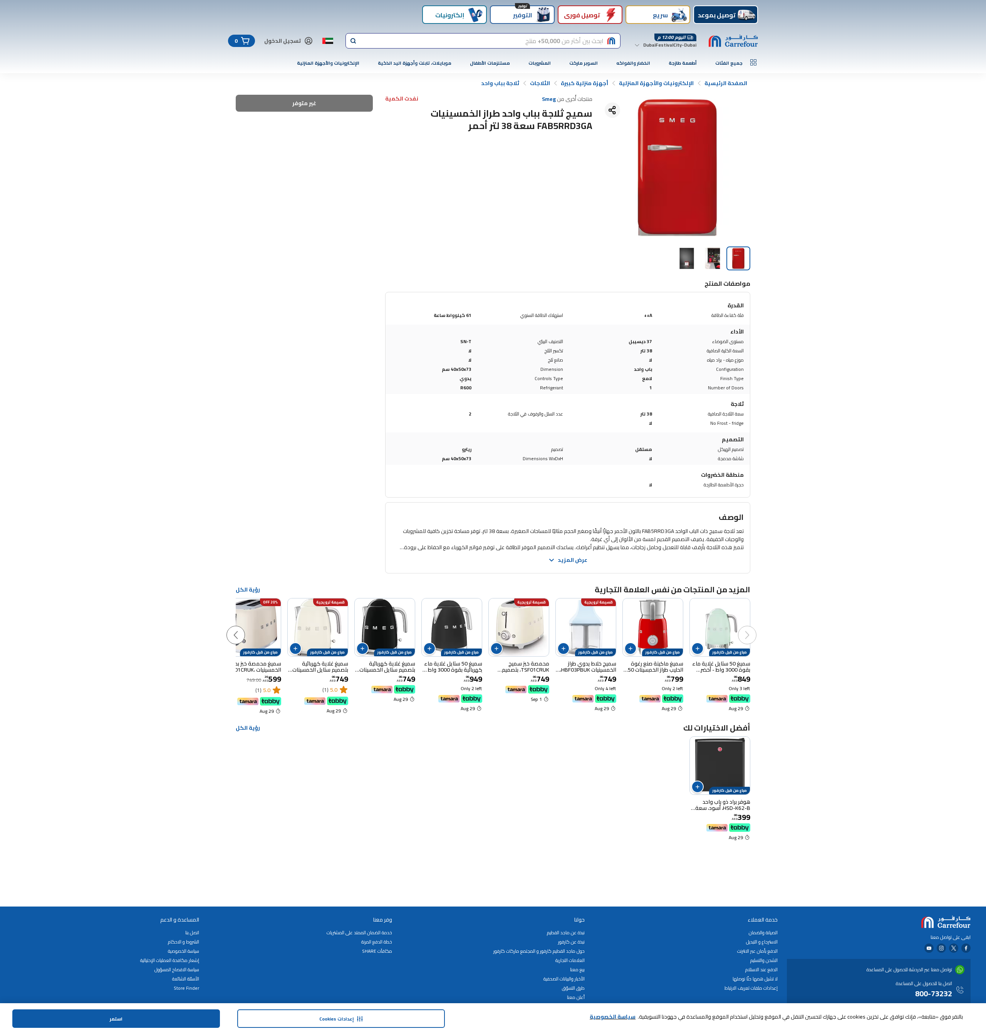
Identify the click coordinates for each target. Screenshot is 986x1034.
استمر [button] (116, 1018)
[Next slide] (243, 627)
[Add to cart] (697, 648)
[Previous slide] (754, 627)
